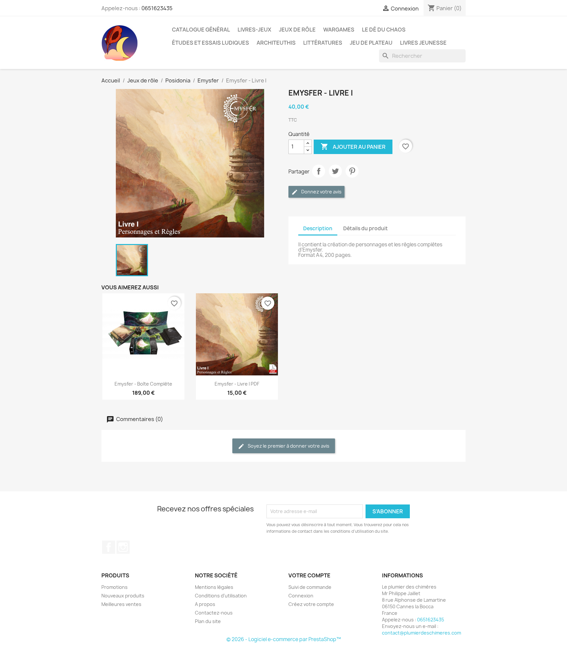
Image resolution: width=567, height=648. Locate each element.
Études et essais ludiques (210, 42)
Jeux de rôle (297, 29)
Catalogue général (201, 29)
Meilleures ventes (121, 604)
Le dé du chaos (384, 29)
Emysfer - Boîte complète (143, 384)
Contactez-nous (214, 613)
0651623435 (157, 8)
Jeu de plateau (371, 42)
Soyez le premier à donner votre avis (288, 446)
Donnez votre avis (321, 192)
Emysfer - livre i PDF (237, 384)
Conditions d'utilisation (221, 595)
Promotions (114, 587)
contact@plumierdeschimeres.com (421, 633)
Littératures (322, 42)
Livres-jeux (254, 29)
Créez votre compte (311, 604)
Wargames (338, 29)
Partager (318, 171)
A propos (205, 604)
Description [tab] (317, 228)
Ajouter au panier (353, 146)
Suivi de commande (309, 587)
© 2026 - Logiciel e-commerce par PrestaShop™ (283, 639)
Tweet (335, 171)
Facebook (108, 547)
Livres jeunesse (423, 42)
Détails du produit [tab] (365, 228)
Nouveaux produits (122, 595)
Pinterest (352, 171)
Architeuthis (276, 42)
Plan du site (208, 621)
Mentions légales (214, 587)
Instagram (123, 547)
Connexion (300, 595)
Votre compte (309, 575)
